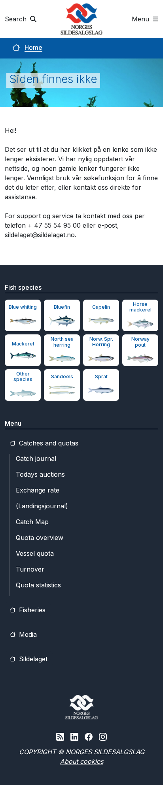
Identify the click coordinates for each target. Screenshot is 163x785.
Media (27, 634)
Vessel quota (35, 553)
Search (16, 19)
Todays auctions (40, 474)
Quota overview (39, 538)
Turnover (30, 569)
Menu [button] (141, 19)
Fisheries (31, 610)
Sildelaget (32, 659)
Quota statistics (38, 585)
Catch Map (32, 522)
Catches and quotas (47, 443)
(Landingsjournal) (42, 506)
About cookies (81, 761)
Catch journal (36, 458)
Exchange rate (37, 490)
